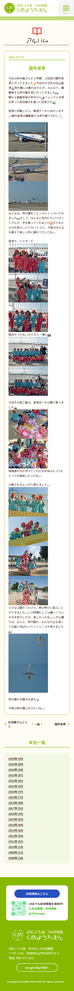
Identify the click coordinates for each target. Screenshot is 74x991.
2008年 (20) (15, 858)
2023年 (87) (15, 775)
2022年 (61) (15, 781)
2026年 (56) (15, 758)
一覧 (37, 724)
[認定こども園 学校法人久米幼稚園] (37, 935)
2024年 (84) (15, 770)
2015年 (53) (15, 819)
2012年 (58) (15, 836)
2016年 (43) (15, 814)
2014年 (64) (15, 825)
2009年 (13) (15, 852)
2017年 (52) (15, 808)
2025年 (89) (15, 764)
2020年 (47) (15, 792)
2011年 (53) (15, 841)
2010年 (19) (15, 847)
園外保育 (60, 724)
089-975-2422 (25, 958)
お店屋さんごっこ (17, 724)
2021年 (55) (15, 786)
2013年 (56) (15, 830)
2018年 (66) (15, 803)
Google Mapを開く (37, 968)
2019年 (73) (15, 797)
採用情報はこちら (37, 894)
